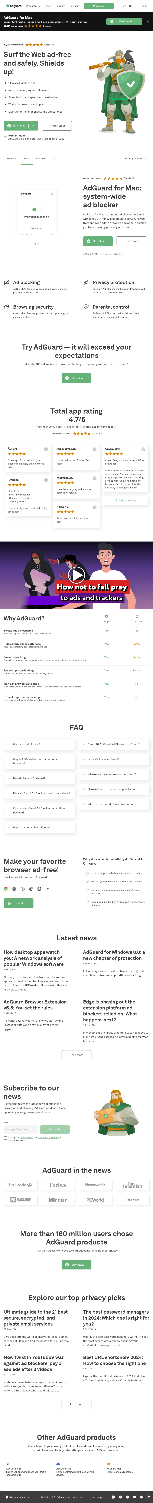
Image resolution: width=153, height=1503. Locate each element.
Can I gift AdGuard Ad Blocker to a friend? (114, 744)
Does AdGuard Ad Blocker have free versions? (41, 793)
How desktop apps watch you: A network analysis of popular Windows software (34, 958)
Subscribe (55, 1129)
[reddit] (149, 1497)
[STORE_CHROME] (143, 449)
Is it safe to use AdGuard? (103, 759)
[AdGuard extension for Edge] (31, 888)
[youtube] (134, 1497)
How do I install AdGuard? (29, 778)
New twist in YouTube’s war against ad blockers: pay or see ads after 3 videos (34, 1363)
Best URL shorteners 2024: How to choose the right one (114, 1360)
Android (40, 158)
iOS (54, 158)
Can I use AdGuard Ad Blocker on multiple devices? (39, 810)
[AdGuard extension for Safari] (22, 888)
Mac (26, 158)
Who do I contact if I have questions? (110, 804)
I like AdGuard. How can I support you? (111, 789)
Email (6, 1122)
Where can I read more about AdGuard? (112, 774)
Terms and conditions (48, 1137)
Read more (131, 241)
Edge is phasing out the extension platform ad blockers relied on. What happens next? (110, 1011)
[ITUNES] (46, 449)
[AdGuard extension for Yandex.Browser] (47, 888)
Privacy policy (27, 1137)
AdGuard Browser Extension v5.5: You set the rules (35, 1005)
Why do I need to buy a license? (32, 827)
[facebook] (120, 1497)
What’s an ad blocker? (26, 744)
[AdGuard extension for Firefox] (14, 888)
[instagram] (113, 1497)
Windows (12, 158)
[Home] (14, 6)
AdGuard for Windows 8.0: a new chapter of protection (114, 955)
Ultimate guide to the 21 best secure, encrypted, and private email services (36, 1318)
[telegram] (142, 1497)
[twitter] (127, 1497)
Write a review (127, 500)
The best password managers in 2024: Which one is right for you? (116, 1318)
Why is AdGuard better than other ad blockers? (36, 761)
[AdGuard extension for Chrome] (6, 888)
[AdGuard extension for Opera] (39, 888)
